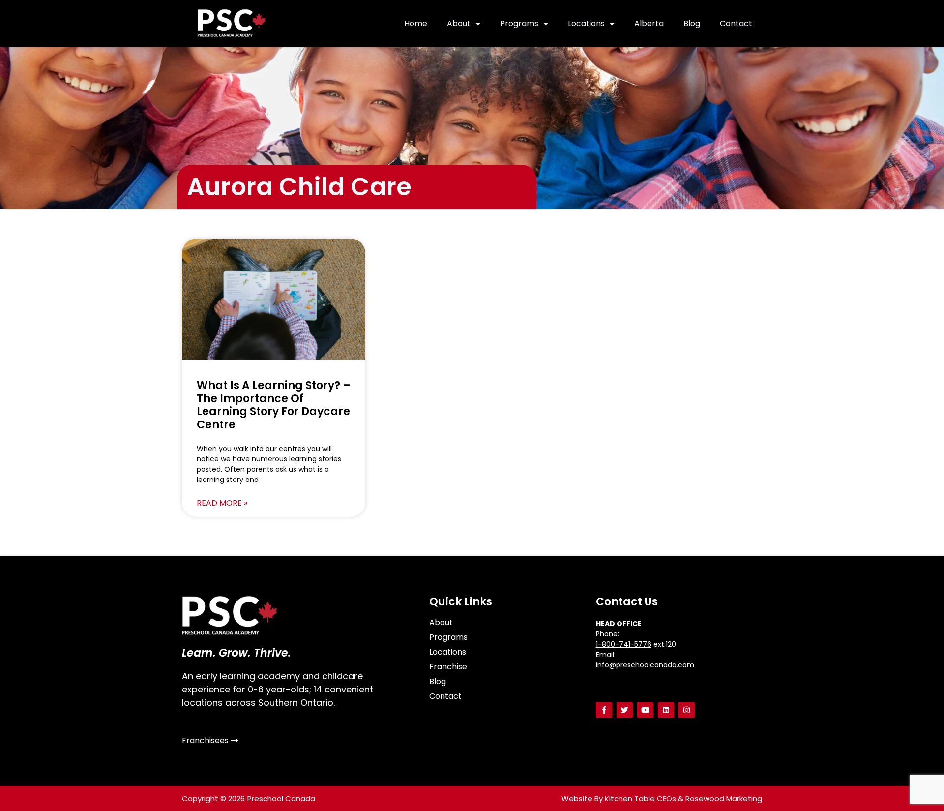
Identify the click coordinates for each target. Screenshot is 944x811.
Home (415, 23)
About (459, 23)
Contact (736, 23)
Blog (691, 23)
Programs (519, 23)
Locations (586, 23)
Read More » (222, 503)
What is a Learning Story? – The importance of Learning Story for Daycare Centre (274, 405)
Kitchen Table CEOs (640, 798)
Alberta (649, 23)
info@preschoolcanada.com (645, 665)
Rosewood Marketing (723, 798)
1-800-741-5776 (623, 644)
